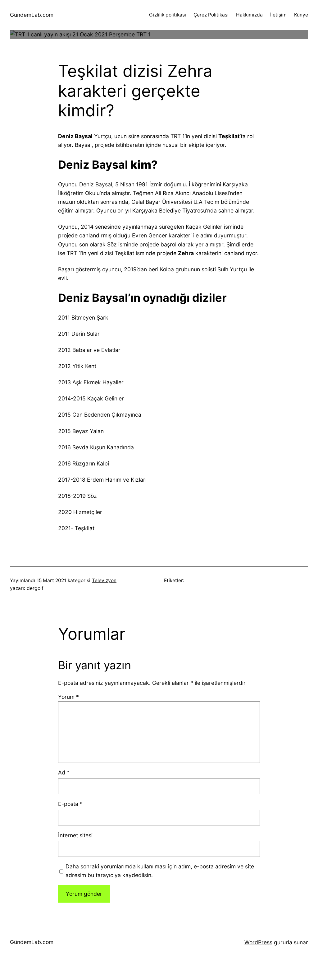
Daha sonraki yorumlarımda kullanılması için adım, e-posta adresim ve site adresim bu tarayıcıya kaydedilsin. (160, 870)
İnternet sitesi (75, 835)
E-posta (70, 804)
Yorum (68, 697)
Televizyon (104, 580)
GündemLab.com (31, 15)
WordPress (258, 942)
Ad (64, 772)
